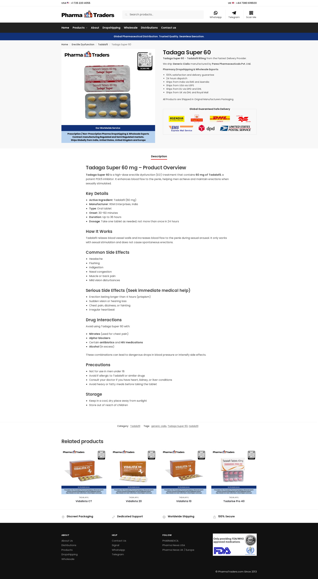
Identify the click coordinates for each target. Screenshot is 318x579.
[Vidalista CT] (84, 471)
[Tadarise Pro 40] (233, 471)
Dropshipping (69, 554)
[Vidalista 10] (183, 471)
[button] (150, 54)
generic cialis (158, 426)
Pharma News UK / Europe (178, 550)
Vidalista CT (84, 501)
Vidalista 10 (183, 501)
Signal (115, 545)
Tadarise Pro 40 (234, 501)
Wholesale (67, 559)
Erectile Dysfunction (83, 44)
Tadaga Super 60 (178, 426)
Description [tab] (159, 156)
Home (64, 44)
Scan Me (251, 17)
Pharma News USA (173, 545)
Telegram (234, 17)
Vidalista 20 (134, 501)
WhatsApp (216, 17)
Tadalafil (103, 44)
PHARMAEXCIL (170, 540)
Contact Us (119, 540)
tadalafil (193, 426)
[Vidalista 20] (133, 471)
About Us (67, 540)
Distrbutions (68, 545)
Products (67, 550)
